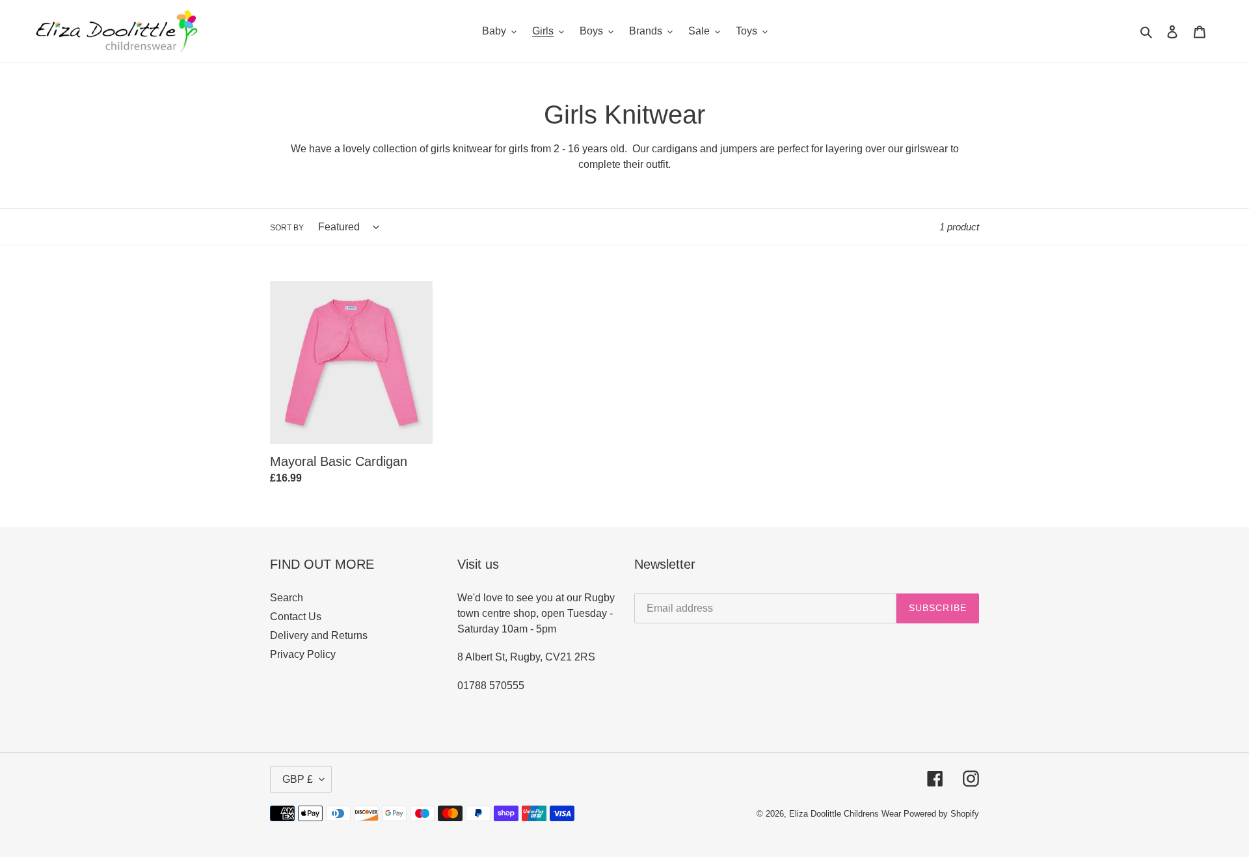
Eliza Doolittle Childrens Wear (845, 814)
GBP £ (297, 779)
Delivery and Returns (319, 635)
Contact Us (295, 616)
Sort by (287, 227)
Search (286, 597)
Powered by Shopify (941, 814)
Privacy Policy (303, 654)
